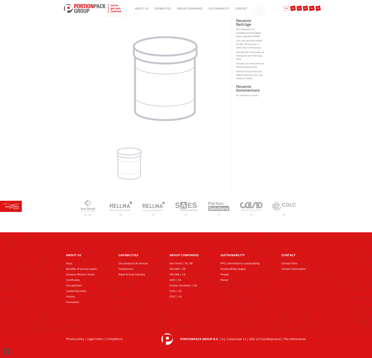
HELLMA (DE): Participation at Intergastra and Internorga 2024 (250, 56)
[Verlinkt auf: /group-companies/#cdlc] (284, 211)
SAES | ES (175, 280)
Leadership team (76, 291)
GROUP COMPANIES (184, 255)
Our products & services (133, 263)
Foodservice (125, 269)
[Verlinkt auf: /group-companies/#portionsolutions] (218, 211)
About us (141, 8)
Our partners (74, 285)
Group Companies (190, 8)
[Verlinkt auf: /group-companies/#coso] (251, 211)
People (224, 274)
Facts (69, 263)
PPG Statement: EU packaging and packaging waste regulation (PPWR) (248, 33)
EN (286, 8)
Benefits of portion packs (81, 269)
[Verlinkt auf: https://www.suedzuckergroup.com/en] (11, 211)
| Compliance (112, 339)
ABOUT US (73, 255)
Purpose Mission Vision (80, 274)
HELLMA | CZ (177, 274)
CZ (299, 8)
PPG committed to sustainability (240, 263)
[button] (6, 351)
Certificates (73, 280)
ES (305, 8)
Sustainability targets (233, 269)
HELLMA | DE (177, 269)
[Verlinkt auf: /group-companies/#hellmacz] (153, 211)
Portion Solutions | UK (183, 285)
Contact (241, 8)
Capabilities (162, 8)
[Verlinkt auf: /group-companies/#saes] (186, 211)
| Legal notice (93, 339)
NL (311, 8)
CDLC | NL (175, 296)
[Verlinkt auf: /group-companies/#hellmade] (120, 211)
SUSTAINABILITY (232, 255)
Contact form (289, 263)
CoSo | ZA (175, 291)
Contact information (293, 269)
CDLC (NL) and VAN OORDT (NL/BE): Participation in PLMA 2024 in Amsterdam (249, 44)
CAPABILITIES (128, 255)
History (70, 296)
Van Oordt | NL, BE (181, 263)
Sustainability (219, 8)
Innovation (72, 302)
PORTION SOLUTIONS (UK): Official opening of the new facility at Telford (249, 75)
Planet (224, 280)
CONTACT (288, 255)
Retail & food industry (131, 274)
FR (318, 8)
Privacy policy (75, 339)
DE (293, 8)
